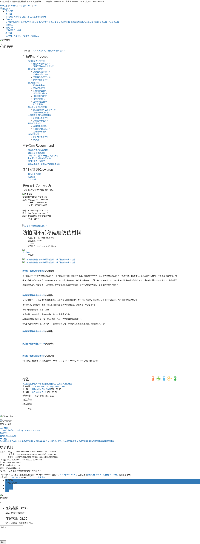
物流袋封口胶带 (40, 93)
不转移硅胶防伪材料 (44, 383)
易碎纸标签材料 (100, 22)
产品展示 (4, 438)
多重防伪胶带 (39, 98)
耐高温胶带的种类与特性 (38, 150)
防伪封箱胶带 (39, 85)
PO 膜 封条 (38, 104)
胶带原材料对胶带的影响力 (39, 158)
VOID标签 (32, 179)
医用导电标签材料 (41, 136)
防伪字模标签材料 (30, 22)
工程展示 (34, 16)
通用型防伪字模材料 (41, 71)
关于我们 (9, 13)
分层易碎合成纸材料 (41, 128)
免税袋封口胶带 (40, 96)
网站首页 (9, 11)
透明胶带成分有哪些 (36, 161)
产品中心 (9, 19)
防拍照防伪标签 (29, 383)
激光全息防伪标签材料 (60, 22)
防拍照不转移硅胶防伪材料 (33, 270)
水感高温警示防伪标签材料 (81, 22)
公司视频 (42, 16)
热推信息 (4, 5)
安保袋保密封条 (40, 90)
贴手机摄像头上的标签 (62, 383)
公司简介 (9, 16)
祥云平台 (33, 477)
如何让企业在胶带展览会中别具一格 (43, 155)
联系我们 (9, 33)
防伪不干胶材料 (34, 174)
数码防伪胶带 (39, 88)
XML (35, 5)
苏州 (16, 477)
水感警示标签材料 (41, 117)
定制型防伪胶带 (40, 101)
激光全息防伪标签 (41, 112)
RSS (30, 5)
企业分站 (13, 5)
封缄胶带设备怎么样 (36, 152)
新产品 (36, 139)
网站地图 (22, 5)
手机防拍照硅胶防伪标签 (40, 389)
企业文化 (25, 16)
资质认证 (17, 16)
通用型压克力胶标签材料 (43, 66)
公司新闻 (9, 30)
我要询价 (26, 252)
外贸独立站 (34, 35)
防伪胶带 (32, 176)
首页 (34, 50)
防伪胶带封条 (44, 22)
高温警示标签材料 (41, 120)
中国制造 (25, 35)
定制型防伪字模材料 (41, 77)
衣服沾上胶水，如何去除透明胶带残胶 (44, 163)
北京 (12, 477)
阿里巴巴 (17, 35)
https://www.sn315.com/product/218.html (49, 386)
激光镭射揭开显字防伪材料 (44, 109)
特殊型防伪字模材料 (41, 74)
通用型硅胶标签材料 (56, 50)
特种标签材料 (113, 22)
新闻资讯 (9, 27)
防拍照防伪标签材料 (14, 22)
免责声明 (41, 477)
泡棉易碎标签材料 (41, 131)
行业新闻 (17, 30)
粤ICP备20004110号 (68, 474)
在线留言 (9, 24)
